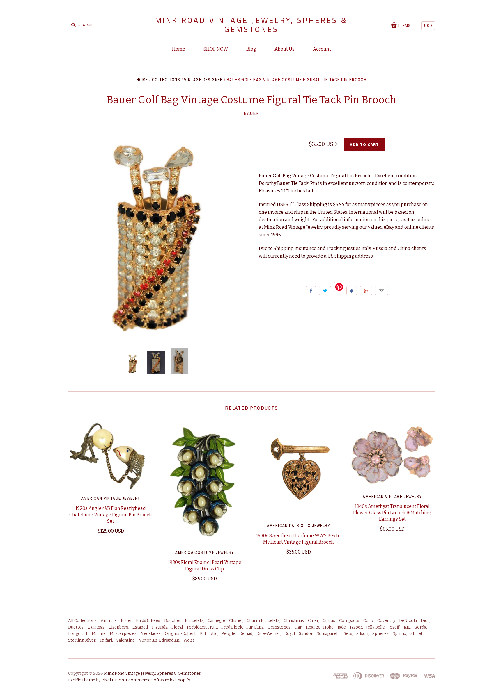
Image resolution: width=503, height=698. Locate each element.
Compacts (349, 620)
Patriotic (208, 633)
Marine (99, 633)
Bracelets (194, 620)
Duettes (76, 627)
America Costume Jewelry (204, 552)
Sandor (306, 633)
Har (298, 627)
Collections (166, 79)
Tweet (325, 290)
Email (381, 290)
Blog (251, 49)
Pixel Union (112, 680)
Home (178, 49)
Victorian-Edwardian (159, 640)
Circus (329, 620)
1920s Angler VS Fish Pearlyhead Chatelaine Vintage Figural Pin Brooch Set (110, 515)
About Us (284, 49)
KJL (407, 627)
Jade (342, 627)
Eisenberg (118, 627)
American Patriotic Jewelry (298, 525)
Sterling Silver (81, 640)
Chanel (235, 620)
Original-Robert (180, 633)
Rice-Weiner (268, 633)
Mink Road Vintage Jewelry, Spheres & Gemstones (251, 25)
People (228, 633)
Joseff (394, 627)
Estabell (140, 627)
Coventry (386, 620)
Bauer (251, 113)
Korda (420, 627)
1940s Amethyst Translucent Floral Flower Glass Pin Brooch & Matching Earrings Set (392, 513)
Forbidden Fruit (202, 627)
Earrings (96, 627)
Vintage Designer (203, 79)
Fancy (351, 290)
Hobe (328, 627)
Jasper (356, 627)
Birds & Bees (148, 620)
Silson (362, 633)
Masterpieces (123, 633)
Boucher (172, 620)
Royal (289, 633)
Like (311, 290)
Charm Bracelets (263, 620)
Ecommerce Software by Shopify (158, 680)
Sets (348, 633)
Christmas (294, 620)
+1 (366, 290)
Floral (177, 627)
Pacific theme (81, 680)
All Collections (82, 620)
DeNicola (408, 620)
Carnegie (216, 620)
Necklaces (151, 633)
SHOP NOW (215, 49)
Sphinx (399, 633)
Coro (368, 620)
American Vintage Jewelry (110, 498)
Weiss (189, 640)
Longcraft (78, 633)
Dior (425, 620)
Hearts (312, 627)
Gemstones (279, 627)
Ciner (313, 620)
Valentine (125, 640)
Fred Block (231, 627)
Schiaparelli (328, 633)
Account (322, 49)
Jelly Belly (375, 627)
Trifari (106, 640)
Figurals (159, 627)
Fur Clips (254, 627)
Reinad (245, 633)
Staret (416, 633)
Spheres (380, 633)
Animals (109, 620)
